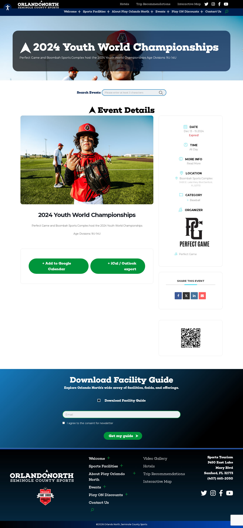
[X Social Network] (186, 295)
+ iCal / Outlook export (122, 266)
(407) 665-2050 (220, 478)
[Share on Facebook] (178, 295)
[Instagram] (213, 4)
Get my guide (121, 436)
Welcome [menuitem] (70, 11)
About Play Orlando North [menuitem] (130, 11)
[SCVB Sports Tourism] (42, 475)
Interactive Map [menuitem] (189, 4)
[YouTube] (226, 4)
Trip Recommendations (164, 474)
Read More (194, 163)
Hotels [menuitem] (124, 4)
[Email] (202, 295)
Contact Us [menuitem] (213, 11)
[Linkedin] (194, 295)
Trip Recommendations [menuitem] (153, 4)
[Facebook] (219, 4)
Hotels (149, 466)
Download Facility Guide (125, 401)
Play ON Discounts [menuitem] (185, 11)
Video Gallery (155, 458)
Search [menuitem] (225, 11)
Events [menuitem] (160, 11)
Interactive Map (157, 481)
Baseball (195, 200)
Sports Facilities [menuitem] (94, 11)
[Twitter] (206, 4)
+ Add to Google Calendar (56, 266)
